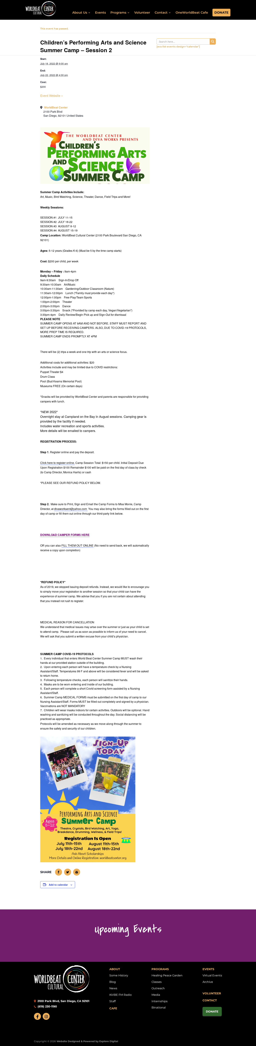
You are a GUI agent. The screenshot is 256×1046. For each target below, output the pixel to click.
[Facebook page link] (37, 1016)
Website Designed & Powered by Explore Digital (87, 1041)
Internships (160, 1001)
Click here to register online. (57, 463)
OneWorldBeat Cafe (192, 12)
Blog (112, 982)
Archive (208, 982)
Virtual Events (212, 975)
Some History (118, 975)
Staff (112, 1001)
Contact (161, 12)
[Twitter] (67, 872)
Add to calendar (58, 884)
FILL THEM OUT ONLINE (77, 545)
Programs (118, 12)
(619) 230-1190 (47, 1006)
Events (100, 12)
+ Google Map (95, 113)
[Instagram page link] (46, 1016)
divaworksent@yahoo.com (70, 509)
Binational (159, 1007)
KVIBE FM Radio (120, 994)
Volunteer (142, 12)
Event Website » (51, 96)
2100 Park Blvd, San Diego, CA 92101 (63, 1001)
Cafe (113, 1008)
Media (156, 994)
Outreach (158, 988)
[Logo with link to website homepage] (61, 991)
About (114, 969)
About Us (79, 12)
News (113, 988)
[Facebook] (58, 872)
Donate (221, 12)
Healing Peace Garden (167, 975)
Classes (157, 982)
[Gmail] (76, 872)
